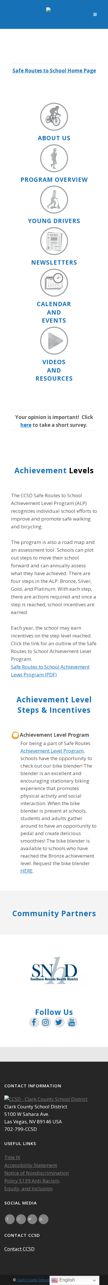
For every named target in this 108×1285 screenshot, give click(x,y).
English (66, 1279)
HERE (26, 870)
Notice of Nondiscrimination (36, 1173)
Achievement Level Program (52, 750)
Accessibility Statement (30, 1165)
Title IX (12, 1157)
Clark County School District (39, 1279)
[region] (54, 970)
